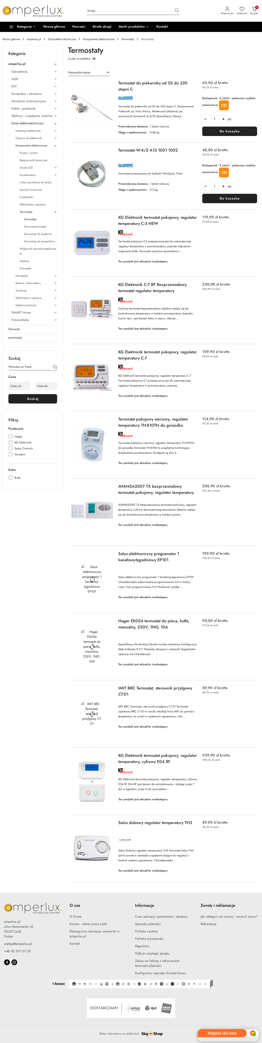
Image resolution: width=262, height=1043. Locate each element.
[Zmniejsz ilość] (205, 119)
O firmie (75, 916)
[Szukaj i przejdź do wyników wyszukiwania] (177, 11)
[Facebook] (7, 962)
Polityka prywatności (149, 938)
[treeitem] (32, 64)
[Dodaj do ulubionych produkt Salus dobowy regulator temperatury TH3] (109, 824)
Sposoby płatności (148, 924)
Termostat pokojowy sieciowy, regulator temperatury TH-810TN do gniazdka (153, 422)
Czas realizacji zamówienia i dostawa (161, 916)
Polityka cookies (146, 931)
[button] (133, 27)
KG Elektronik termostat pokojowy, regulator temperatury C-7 (157, 355)
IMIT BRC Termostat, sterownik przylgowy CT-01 (155, 691)
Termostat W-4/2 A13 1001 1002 (148, 150)
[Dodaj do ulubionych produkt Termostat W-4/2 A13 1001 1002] (109, 152)
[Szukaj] (55, 367)
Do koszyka (230, 131)
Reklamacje (209, 924)
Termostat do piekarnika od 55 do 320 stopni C (152, 86)
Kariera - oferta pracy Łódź (88, 924)
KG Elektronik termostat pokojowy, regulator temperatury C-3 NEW (157, 220)
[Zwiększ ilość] (223, 119)
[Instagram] (14, 962)
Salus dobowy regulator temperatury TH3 (155, 823)
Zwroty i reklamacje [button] (218, 905)
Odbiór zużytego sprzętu (152, 953)
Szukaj (33, 398)
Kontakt (75, 943)
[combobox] (89, 72)
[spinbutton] (214, 119)
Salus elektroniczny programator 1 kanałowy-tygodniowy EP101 (148, 557)
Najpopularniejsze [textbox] (79, 72)
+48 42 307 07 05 (17, 951)
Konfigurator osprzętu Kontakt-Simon (160, 973)
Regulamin (142, 946)
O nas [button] (75, 905)
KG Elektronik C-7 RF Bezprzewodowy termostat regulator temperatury (152, 288)
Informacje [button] (144, 905)
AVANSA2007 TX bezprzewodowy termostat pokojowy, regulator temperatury (156, 489)
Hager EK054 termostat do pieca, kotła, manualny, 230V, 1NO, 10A (154, 624)
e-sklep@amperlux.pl (18, 943)
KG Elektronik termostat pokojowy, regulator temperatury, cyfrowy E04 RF (157, 759)
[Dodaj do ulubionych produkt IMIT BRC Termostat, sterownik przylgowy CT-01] (109, 690)
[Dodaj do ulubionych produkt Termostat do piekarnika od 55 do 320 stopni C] (109, 85)
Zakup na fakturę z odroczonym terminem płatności (157, 963)
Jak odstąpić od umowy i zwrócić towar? (229, 916)
